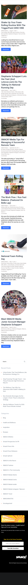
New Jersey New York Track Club (16, 93)
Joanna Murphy (4, 208)
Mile (22, 91)
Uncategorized (7, 503)
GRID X (5, 264)
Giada (18, 263)
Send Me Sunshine (13, 548)
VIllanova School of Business (7, 330)
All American (4, 328)
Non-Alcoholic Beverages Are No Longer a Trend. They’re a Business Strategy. (14, 398)
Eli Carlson (3, 149)
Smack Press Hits (8, 446)
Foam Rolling (4, 32)
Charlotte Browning (14, 207)
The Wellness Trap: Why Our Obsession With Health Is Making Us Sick (14, 389)
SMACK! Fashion (8, 465)
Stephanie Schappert (13, 33)
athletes (3, 207)
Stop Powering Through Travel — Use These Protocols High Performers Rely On (14, 381)
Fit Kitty (14, 263)
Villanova (24, 328)
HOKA (16, 91)
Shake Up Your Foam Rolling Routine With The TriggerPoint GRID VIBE (13, 25)
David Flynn (3, 263)
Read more (6, 49)
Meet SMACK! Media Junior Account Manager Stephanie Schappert (13, 322)
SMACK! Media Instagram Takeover (14, 489)
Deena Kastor (10, 263)
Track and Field (21, 33)
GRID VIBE (10, 32)
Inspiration (6, 427)
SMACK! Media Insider (10, 484)
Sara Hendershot (5, 152)
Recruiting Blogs (15, 151)
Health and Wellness (9, 422)
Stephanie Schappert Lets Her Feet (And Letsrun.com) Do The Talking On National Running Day (14, 82)
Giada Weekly (23, 263)
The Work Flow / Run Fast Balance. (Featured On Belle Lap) (13, 200)
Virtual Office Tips (5, 154)
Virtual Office (22, 152)
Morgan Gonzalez (10, 149)
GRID (2, 264)
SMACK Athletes (8, 437)
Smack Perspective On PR (11, 441)
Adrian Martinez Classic (9, 91)
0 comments (4, 37)
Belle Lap (7, 207)
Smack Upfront (7, 456)
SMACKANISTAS (8, 498)
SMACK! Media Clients (10, 475)
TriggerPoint (4, 35)
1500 (2, 91)
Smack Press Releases (10, 451)
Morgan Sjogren (4, 93)
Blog (4, 418)
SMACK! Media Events (10, 479)
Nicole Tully (3, 95)
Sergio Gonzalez (15, 268)
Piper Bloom (8, 268)
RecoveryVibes (4, 33)
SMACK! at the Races (9, 460)
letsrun (19, 91)
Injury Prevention (16, 32)
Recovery (22, 32)
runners (8, 210)
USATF (10, 96)
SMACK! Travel (7, 494)
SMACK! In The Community (11, 470)
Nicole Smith (8, 151)
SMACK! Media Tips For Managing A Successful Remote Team (12, 142)
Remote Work (22, 151)
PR (6, 210)
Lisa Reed (17, 264)
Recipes (5, 432)
